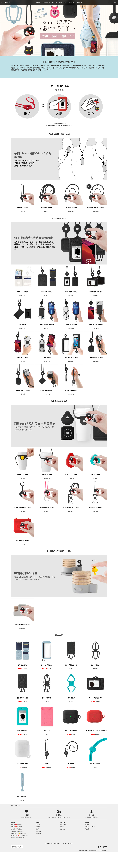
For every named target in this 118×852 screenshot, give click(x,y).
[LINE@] (101, 846)
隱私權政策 (38, 833)
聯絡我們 (87, 824)
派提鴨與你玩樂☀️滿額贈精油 (18, 833)
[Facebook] (99, 846)
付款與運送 (63, 824)
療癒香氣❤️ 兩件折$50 (16, 827)
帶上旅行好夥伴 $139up (17, 831)
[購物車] (115, 2)
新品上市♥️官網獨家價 (16, 824)
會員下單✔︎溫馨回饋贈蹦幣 (17, 838)
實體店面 (38, 827)
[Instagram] (104, 846)
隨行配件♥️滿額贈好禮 (16, 829)
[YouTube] (106, 846)
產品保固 (62, 829)
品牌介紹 (38, 824)
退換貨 (62, 827)
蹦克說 (37, 829)
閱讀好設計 (38, 831)
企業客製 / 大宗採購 (90, 827)
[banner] (6, 2)
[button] (108, 2)
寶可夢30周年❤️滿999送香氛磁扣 (19, 835)
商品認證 (87, 829)
